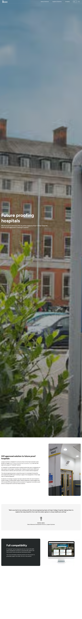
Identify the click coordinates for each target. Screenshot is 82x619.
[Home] (5, 1)
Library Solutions (45, 1)
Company (67, 1)
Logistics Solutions (57, 1)
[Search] (79, 1)
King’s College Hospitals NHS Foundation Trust (21, 463)
